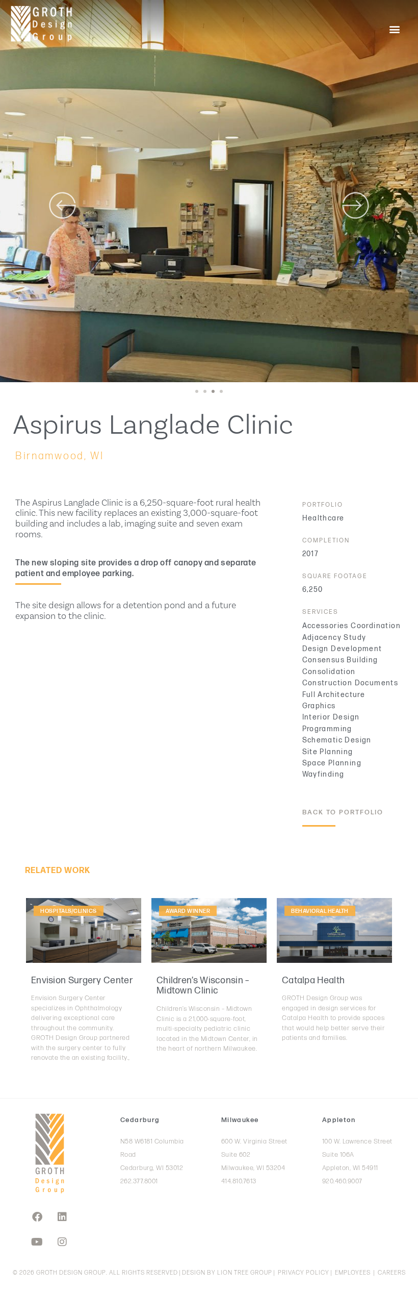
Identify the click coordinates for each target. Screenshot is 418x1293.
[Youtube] (37, 1242)
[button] (394, 28)
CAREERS (392, 1273)
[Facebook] (37, 1217)
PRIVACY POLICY (303, 1273)
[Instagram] (62, 1242)
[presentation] (197, 391)
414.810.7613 (238, 1181)
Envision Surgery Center (82, 980)
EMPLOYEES (353, 1273)
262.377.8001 (139, 1181)
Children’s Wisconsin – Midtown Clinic (202, 986)
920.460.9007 (342, 1181)
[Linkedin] (62, 1217)
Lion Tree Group (244, 1273)
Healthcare (323, 518)
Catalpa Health (313, 980)
